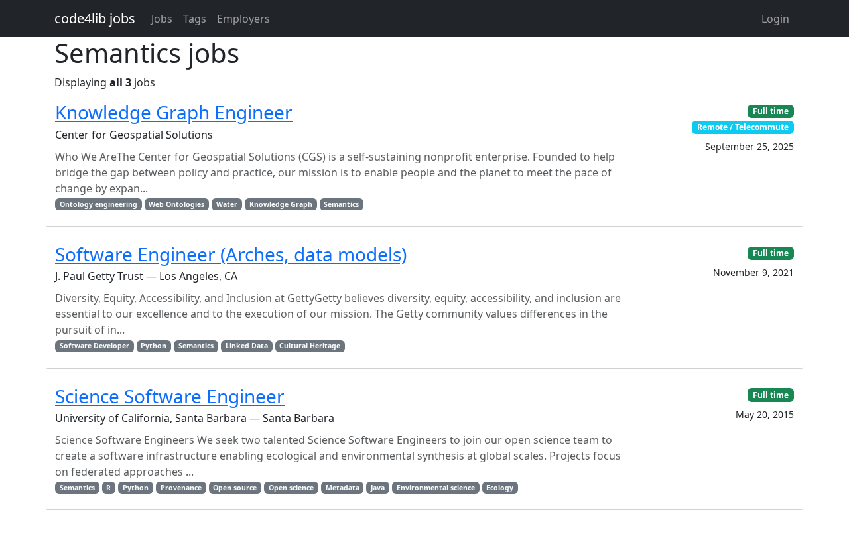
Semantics (341, 204)
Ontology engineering (98, 204)
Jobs (161, 18)
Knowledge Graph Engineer (174, 112)
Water (226, 204)
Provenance (181, 487)
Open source (235, 487)
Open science (291, 487)
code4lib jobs (94, 18)
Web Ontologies (176, 204)
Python (153, 345)
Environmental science (436, 487)
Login (775, 18)
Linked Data (247, 345)
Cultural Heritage (309, 345)
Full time (771, 111)
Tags (194, 18)
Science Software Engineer (170, 396)
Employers (243, 18)
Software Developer (94, 345)
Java (378, 487)
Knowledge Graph (280, 204)
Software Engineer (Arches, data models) (231, 254)
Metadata (342, 487)
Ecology (499, 487)
